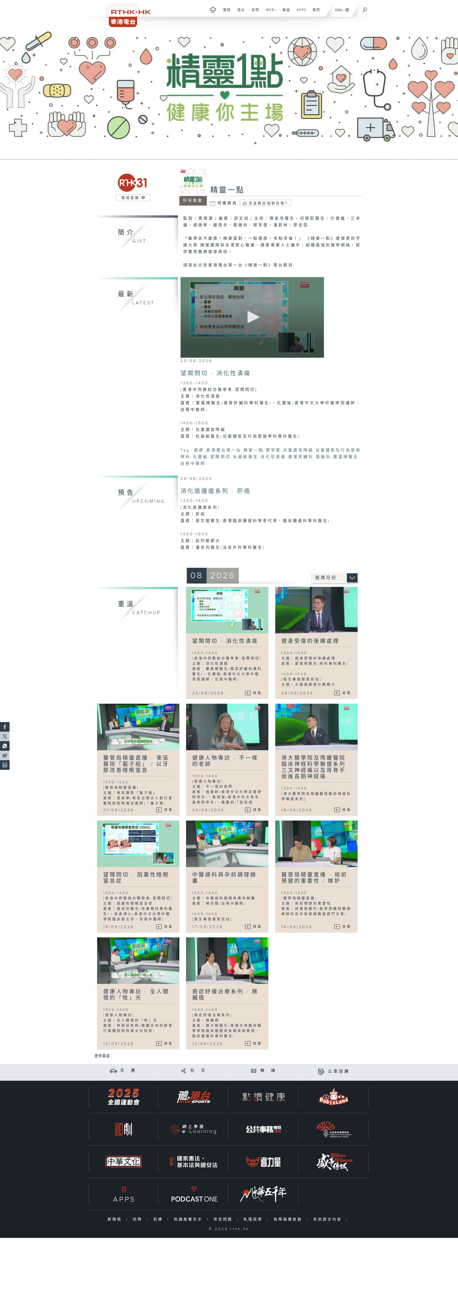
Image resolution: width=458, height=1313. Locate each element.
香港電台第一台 (223, 450)
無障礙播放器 (289, 1219)
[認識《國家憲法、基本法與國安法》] (193, 1162)
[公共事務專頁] (263, 1129)
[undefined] (213, 10)
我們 (314, 12)
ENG (339, 10)
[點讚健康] (263, 1097)
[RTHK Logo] (126, 13)
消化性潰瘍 (273, 457)
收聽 (203, 265)
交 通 (128, 1070)
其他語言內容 (328, 1219)
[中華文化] (123, 1162)
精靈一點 (227, 190)
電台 (239, 12)
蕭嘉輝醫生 (346, 457)
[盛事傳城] (333, 1162)
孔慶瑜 (200, 457)
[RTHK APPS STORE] (123, 1194)
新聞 (253, 12)
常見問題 (224, 1219)
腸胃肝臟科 (301, 457)
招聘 (139, 1219)
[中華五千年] (263, 1194)
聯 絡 (268, 1070)
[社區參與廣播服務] (333, 1129)
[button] (252, 317)
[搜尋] (365, 8)
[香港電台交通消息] (113, 1071)
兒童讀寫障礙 (298, 450)
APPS (300, 12)
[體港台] (193, 1097)
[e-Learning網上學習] (193, 1129)
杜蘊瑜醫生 (245, 457)
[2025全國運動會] (123, 1097)
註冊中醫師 (193, 463)
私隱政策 (254, 1219)
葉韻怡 (323, 457)
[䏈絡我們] (254, 1071)
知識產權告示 (189, 1219)
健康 (199, 450)
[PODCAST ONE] (193, 1194)
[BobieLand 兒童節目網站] (333, 1097)
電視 (225, 12)
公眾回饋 (339, 1071)
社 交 (198, 1070)
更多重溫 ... (104, 1056)
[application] (252, 317)
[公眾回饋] (321, 1072)
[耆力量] (263, 1162)
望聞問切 (220, 457)
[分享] (183, 1071)
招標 (159, 1219)
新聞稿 (116, 1219)
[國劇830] (123, 1129)
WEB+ (269, 12)
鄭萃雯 (273, 450)
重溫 (284, 12)
